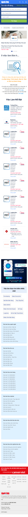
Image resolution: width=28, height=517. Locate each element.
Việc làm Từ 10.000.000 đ (9, 381)
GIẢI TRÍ (14, 483)
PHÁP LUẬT (3, 483)
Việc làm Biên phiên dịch (9, 339)
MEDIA (3, 477)
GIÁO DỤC (24, 477)
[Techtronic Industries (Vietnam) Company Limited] (7, 134)
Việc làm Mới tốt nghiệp (9, 401)
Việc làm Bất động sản (8, 337)
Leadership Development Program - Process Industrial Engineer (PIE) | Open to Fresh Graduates (14, 147)
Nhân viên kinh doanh (10, 309)
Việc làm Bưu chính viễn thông (10, 341)
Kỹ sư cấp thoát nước (17, 313)
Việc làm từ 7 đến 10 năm (9, 457)
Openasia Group (14, 243)
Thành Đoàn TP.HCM (5, 508)
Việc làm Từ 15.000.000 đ (9, 383)
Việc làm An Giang (7, 355)
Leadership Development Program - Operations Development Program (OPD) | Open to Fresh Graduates (14, 164)
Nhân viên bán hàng (9, 317)
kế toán (20, 309)
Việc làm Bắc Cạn (7, 361)
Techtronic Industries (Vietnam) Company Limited (13, 136)
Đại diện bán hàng (8, 300)
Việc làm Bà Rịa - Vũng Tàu (9, 357)
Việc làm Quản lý (7, 407)
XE (8, 484)
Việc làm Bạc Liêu (7, 359)
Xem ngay (21, 90)
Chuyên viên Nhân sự (13, 228)
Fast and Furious (14, 230)
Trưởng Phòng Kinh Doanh (14, 105)
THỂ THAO (19, 477)
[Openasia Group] (7, 244)
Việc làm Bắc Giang (8, 363)
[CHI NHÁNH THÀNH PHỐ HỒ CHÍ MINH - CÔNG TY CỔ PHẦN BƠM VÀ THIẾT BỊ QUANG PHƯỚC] (7, 108)
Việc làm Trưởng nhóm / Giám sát (11, 405)
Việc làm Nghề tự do (8, 427)
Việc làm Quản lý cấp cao (9, 409)
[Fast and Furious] (7, 231)
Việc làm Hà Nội (7, 351)
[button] (23, 2)
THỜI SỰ (4, 479)
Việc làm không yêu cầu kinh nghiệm (12, 447)
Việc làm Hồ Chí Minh (8, 353)
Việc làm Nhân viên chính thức (10, 423)
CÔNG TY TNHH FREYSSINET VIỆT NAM (15, 122)
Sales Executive (16, 296)
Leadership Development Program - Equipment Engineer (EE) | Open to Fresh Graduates (14, 212)
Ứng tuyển (13, 116)
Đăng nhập (24, 5)
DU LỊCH (9, 487)
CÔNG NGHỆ (9, 481)
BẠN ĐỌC (24, 479)
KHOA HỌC (19, 479)
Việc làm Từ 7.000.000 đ (9, 379)
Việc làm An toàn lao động (9, 329)
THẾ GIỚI (4, 481)
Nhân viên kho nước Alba (14, 241)
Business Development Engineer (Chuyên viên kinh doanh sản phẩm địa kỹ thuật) (14, 119)
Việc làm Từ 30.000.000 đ (9, 387)
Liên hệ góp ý (4, 512)
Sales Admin (7, 304)
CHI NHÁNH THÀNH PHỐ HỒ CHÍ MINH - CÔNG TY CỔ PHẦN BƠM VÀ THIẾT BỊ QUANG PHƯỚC (16, 109)
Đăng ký (19, 5)
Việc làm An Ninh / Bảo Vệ (9, 327)
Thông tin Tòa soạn (5, 507)
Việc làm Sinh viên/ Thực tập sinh (11, 399)
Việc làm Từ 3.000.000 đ (9, 375)
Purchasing (7, 296)
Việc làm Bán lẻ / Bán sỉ (9, 333)
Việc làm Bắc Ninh (7, 365)
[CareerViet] (18, 472)
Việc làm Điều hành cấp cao (10, 411)
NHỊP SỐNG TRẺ (14, 477)
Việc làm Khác (6, 429)
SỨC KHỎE (19, 481)
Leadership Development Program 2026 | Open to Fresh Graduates (14, 180)
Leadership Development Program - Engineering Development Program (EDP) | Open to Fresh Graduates (14, 196)
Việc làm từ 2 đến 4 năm (9, 453)
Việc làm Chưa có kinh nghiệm (10, 449)
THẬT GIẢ (24, 481)
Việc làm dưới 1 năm (8, 451)
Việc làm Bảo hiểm (7, 335)
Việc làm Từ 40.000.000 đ (9, 389)
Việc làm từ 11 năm (7, 459)
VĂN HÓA (14, 480)
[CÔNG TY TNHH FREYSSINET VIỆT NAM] (7, 122)
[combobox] (14, 9)
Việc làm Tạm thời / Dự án (9, 425)
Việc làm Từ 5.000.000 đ (9, 377)
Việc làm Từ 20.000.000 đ (9, 385)
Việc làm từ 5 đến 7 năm (9, 455)
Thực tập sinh (19, 300)
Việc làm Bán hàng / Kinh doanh (11, 331)
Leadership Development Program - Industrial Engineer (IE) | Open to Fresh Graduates (14, 131)
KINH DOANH (8, 477)
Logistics (6, 313)
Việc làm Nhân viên (8, 403)
